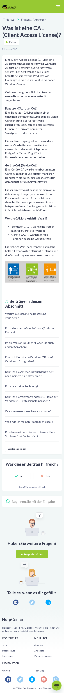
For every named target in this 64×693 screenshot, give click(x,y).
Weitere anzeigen (17, 448)
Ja (20, 475)
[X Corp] (32, 602)
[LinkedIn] (48, 602)
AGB (4, 645)
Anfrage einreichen (32, 554)
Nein (47, 475)
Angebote (39, 650)
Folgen (12, 42)
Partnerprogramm (43, 656)
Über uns (38, 645)
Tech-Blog (39, 670)
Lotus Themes (44, 688)
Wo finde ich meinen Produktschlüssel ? (29, 421)
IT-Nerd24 (8, 19)
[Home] (10, 6)
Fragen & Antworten (33, 19)
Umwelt (6, 670)
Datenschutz (8, 650)
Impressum (7, 656)
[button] (58, 6)
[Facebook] (15, 602)
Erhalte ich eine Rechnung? (21, 386)
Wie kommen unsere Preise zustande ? (28, 411)
